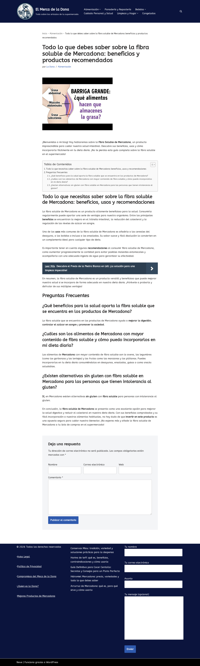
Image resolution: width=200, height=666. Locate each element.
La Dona (50, 67)
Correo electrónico (94, 464)
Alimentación (56, 33)
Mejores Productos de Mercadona (36, 596)
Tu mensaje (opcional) (136, 594)
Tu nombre (130, 546)
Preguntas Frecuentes (56, 172)
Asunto (128, 578)
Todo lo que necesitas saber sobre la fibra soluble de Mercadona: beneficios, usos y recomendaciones (96, 169)
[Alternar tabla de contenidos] (151, 164)
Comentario (55, 477)
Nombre (52, 464)
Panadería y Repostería (118, 9)
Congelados (148, 13)
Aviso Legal (23, 556)
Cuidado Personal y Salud (98, 13)
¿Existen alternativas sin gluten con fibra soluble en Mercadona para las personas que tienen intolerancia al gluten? (101, 186)
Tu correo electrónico (136, 562)
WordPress (52, 662)
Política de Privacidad (29, 566)
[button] (100, 9)
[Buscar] (181, 11)
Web (121, 464)
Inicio (44, 33)
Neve (19, 662)
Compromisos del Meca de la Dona (36, 576)
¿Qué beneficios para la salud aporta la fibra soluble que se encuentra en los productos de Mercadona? (99, 176)
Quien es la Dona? (28, 586)
